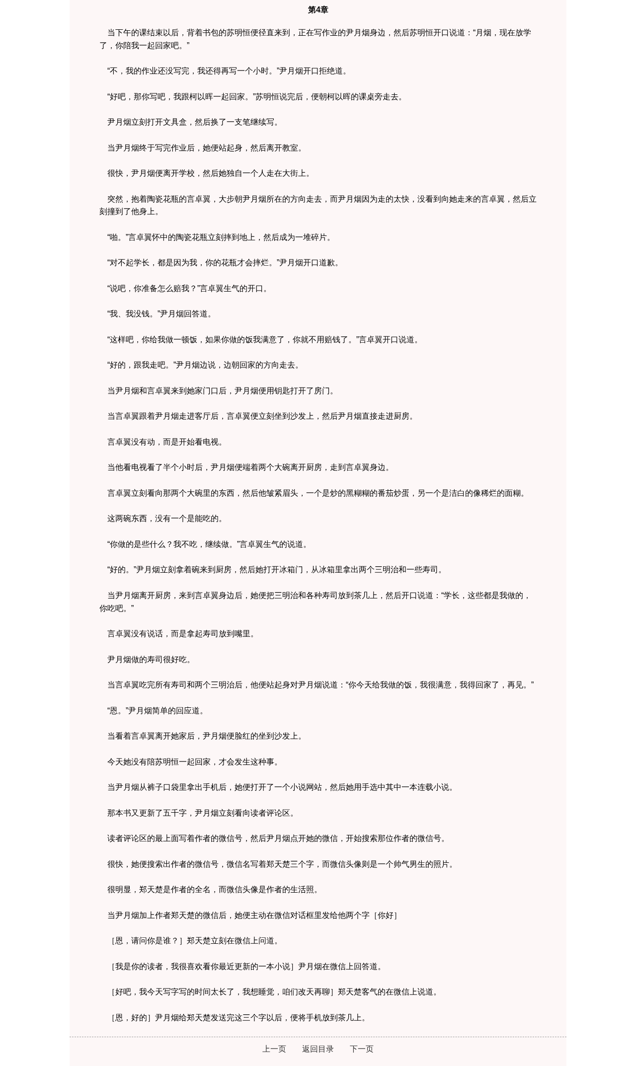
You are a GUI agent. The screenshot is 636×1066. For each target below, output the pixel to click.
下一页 (362, 1048)
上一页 (274, 1048)
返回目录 (318, 1048)
